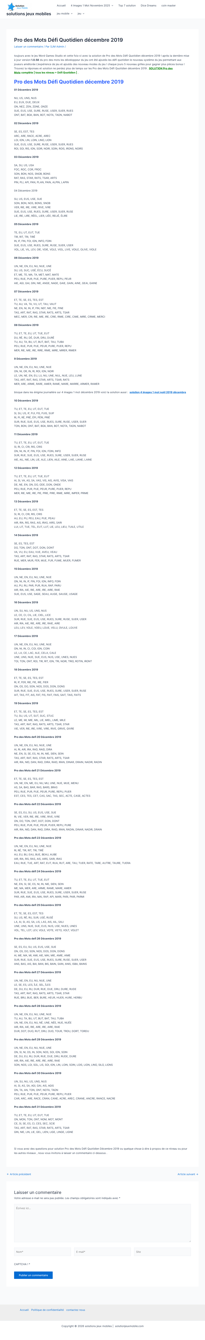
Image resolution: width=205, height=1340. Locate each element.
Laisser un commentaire (28, 46)
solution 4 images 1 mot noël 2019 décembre (158, 392)
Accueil (61, 5)
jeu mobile (63, 13)
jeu (79, 13)
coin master (168, 5)
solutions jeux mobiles (28, 13)
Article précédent (19, 1174)
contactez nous (75, 1309)
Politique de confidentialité (47, 1309)
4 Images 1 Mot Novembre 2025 (90, 5)
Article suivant (188, 1174)
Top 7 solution (127, 5)
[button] (111, 5)
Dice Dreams (148, 5)
